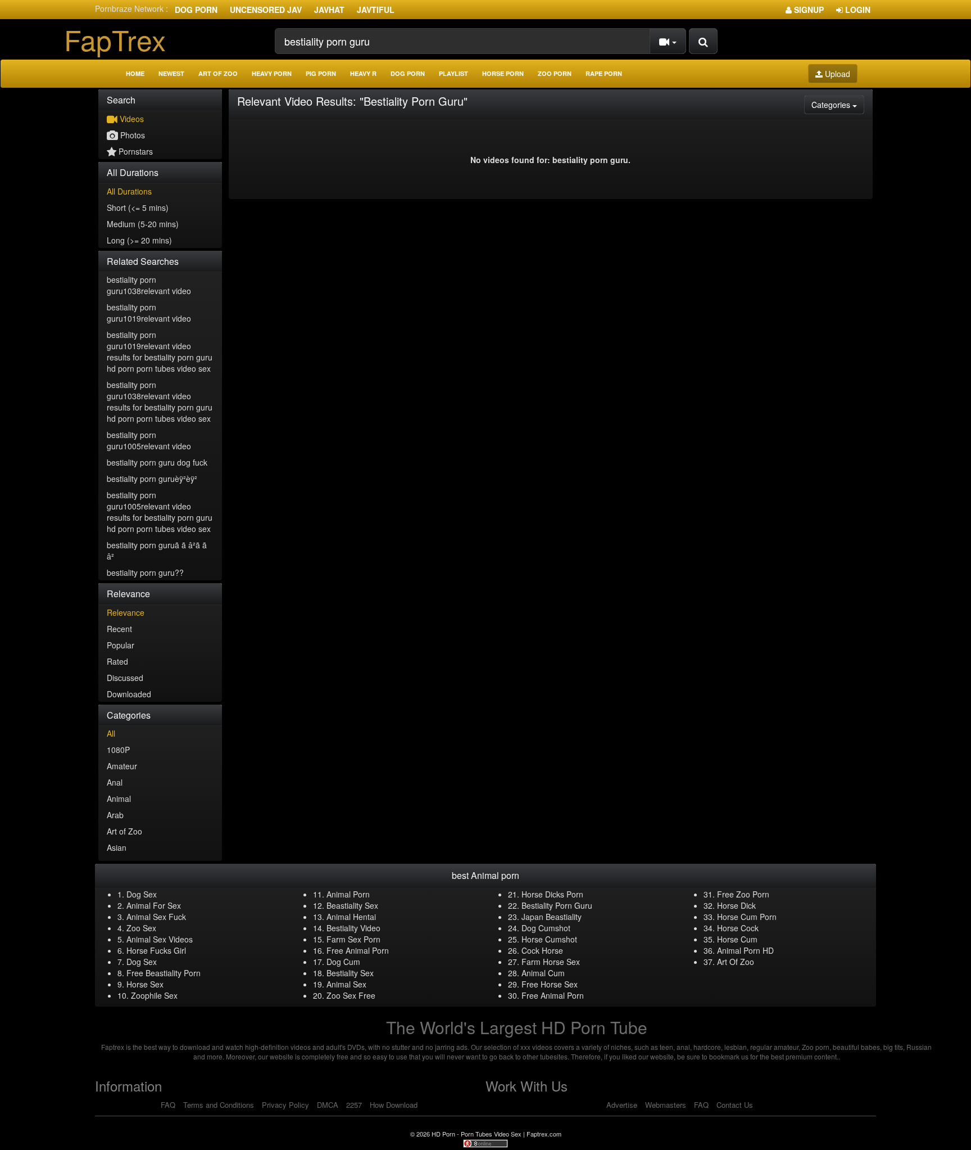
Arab (115, 814)
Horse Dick (736, 905)
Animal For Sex (153, 905)
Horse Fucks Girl (156, 950)
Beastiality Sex (352, 905)
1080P (118, 749)
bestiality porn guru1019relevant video (149, 312)
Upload (836, 73)
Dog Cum (343, 961)
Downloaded (129, 694)
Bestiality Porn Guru (556, 905)
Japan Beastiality (551, 916)
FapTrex (115, 39)
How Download (394, 1104)
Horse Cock (738, 927)
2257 (354, 1104)
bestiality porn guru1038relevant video (149, 285)
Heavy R (363, 73)
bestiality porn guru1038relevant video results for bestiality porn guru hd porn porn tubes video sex (159, 401)
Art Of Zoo (735, 961)
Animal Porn (348, 894)
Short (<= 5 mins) (138, 207)
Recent (119, 628)
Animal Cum (543, 972)
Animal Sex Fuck (156, 916)
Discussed (125, 677)
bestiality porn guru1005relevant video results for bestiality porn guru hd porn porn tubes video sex (159, 511)
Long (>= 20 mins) (139, 240)
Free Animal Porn (357, 950)
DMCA (327, 1104)
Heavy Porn (272, 73)
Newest (171, 73)
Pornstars (134, 151)
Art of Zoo (218, 73)
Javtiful (375, 9)
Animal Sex (346, 984)
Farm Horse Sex (550, 961)
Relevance (125, 612)
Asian (116, 847)
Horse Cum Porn (747, 916)
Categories (837, 104)
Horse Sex (145, 984)
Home (135, 73)
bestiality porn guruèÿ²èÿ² (152, 478)
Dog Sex (141, 894)
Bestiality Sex (350, 972)
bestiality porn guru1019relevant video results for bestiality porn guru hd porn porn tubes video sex (159, 351)
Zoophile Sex (154, 995)
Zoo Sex (141, 927)
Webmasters (665, 1104)
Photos (131, 135)
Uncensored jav (266, 9)
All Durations (129, 191)
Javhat (329, 9)
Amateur (122, 766)
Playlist (453, 73)
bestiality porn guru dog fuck (157, 462)
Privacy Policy (285, 1104)
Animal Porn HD (745, 950)
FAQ (168, 1104)
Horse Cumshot (549, 939)
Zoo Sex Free (350, 995)
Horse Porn (503, 73)
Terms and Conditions (218, 1104)
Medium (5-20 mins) (143, 223)
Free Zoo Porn (743, 894)
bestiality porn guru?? (145, 572)
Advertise (621, 1104)
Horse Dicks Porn (552, 894)
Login (856, 9)
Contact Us (734, 1104)
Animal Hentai (351, 916)
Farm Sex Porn (353, 939)
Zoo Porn (554, 73)
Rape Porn (604, 73)
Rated (117, 661)
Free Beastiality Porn (163, 972)
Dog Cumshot (545, 927)
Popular (120, 645)
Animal (119, 798)
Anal (114, 782)
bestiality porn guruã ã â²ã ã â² (157, 550)
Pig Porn (321, 73)
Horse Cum (737, 939)
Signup (808, 9)
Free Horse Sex (549, 984)
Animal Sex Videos (159, 939)
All (111, 733)
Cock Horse (542, 950)
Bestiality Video (353, 927)
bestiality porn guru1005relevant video (149, 440)
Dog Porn (196, 9)
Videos (130, 118)
